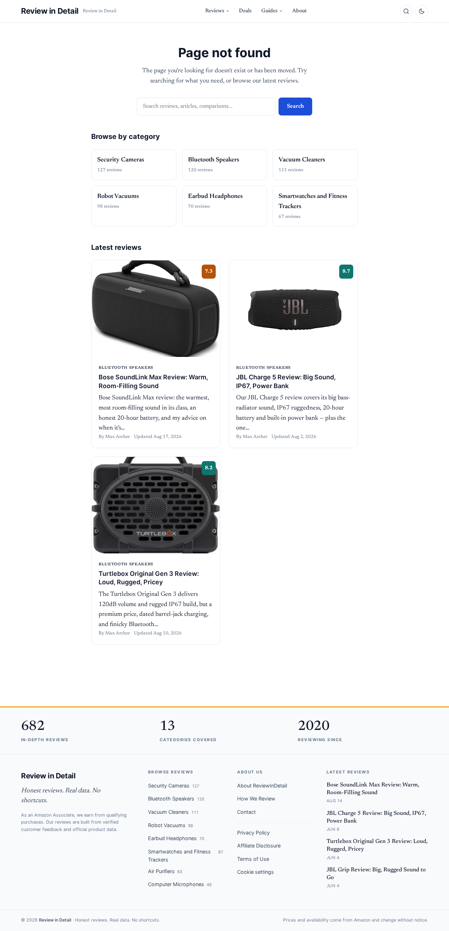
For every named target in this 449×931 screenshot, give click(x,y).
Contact (246, 812)
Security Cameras (173, 786)
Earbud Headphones (176, 838)
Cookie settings (255, 872)
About (299, 11)
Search (295, 106)
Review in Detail (50, 10)
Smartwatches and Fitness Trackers (185, 856)
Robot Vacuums (170, 825)
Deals (245, 11)
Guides (269, 11)
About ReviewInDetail (262, 786)
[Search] (406, 11)
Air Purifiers (165, 871)
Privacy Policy (253, 833)
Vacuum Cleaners (173, 812)
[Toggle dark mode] (421, 11)
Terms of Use (253, 859)
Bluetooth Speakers (176, 799)
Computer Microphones (180, 884)
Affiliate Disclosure (259, 846)
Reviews (214, 11)
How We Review (256, 799)
